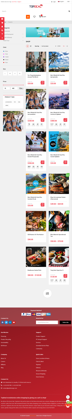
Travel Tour (6, 40)
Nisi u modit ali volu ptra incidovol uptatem (57, 113)
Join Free (14, 1)
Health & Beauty (7, 37)
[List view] (30, 46)
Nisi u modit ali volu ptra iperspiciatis (57, 76)
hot (15, 102)
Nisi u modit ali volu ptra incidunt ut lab (35, 198)
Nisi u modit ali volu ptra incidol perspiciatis (35, 155)
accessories (8, 102)
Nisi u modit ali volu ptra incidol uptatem (57, 155)
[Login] (68, 396)
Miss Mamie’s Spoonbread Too (58, 235)
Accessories (6, 31)
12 (63, 46)
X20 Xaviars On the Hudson (36, 234)
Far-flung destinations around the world (34, 76)
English (62, 1)
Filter (20, 88)
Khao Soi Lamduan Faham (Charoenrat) (58, 198)
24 (67, 46)
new (19, 102)
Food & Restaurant (8, 34)
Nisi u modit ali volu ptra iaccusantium (35, 113)
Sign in (19, 1)
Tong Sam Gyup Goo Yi (56, 270)
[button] (28, 17)
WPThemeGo (33, 415)
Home (4, 22)
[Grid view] (27, 46)
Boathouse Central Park (34, 270)
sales (6, 105)
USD (68, 1)
